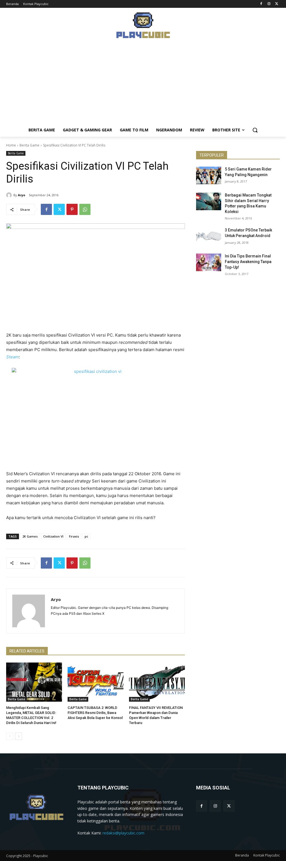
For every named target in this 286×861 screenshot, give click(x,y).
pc (86, 536)
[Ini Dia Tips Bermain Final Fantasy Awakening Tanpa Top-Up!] (208, 262)
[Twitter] (276, 4)
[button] (255, 130)
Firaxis (74, 536)
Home (11, 145)
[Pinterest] (72, 209)
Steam (12, 356)
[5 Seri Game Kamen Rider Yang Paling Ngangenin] (208, 175)
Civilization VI (53, 536)
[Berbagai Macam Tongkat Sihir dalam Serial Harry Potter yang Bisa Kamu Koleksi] (208, 201)
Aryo (21, 195)
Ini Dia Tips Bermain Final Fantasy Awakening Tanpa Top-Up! (248, 261)
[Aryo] (9, 195)
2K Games (30, 536)
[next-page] (18, 736)
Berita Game (29, 145)
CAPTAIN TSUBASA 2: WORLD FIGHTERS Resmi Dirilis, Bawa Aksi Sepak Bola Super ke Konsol (95, 713)
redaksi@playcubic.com (123, 833)
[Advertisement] (143, 84)
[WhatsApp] (84, 209)
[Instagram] (269, 4)
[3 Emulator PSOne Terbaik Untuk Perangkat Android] (208, 236)
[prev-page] (9, 736)
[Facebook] (261, 4)
